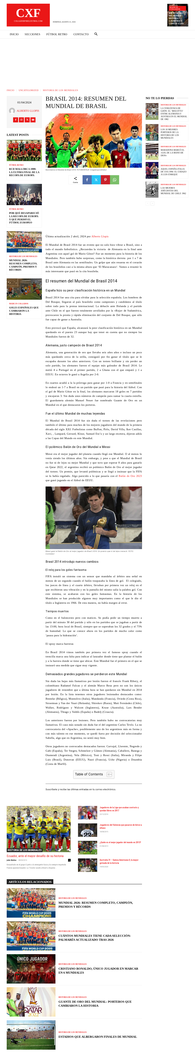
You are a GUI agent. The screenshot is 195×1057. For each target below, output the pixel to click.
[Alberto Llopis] (13, 111)
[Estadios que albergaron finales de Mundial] (31, 1035)
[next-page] (152, 203)
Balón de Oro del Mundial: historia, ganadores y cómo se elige (176, 18)
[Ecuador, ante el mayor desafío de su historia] (39, 829)
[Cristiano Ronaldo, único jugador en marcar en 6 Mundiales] (31, 969)
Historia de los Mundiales (60, 90)
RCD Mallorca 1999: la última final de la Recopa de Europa (24, 172)
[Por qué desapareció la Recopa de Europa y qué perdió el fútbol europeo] (24, 194)
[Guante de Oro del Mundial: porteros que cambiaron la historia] (31, 1002)
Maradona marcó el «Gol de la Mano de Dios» (172, 153)
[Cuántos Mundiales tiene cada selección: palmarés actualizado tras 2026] (31, 936)
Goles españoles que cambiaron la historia (24, 310)
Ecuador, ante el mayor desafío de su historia (35, 856)
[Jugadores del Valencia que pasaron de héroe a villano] (87, 830)
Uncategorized (29, 90)
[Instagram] (21, 119)
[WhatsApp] (114, 179)
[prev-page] (147, 203)
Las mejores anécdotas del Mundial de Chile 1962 (173, 191)
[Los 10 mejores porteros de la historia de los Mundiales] (152, 132)
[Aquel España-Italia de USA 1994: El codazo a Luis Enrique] (152, 170)
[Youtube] (32, 119)
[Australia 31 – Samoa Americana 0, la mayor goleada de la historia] (87, 865)
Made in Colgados (175, 8)
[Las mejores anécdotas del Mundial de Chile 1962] (152, 189)
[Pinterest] (105, 179)
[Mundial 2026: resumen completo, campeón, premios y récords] (24, 241)
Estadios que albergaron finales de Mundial (97, 1036)
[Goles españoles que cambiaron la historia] (24, 289)
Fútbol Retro (16, 165)
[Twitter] (27, 119)
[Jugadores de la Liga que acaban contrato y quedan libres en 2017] (87, 812)
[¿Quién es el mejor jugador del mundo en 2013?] (87, 847)
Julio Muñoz (11, 860)
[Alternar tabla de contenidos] (107, 774)
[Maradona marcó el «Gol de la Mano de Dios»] (152, 151)
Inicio (10, 90)
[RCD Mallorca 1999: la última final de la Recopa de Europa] (24, 150)
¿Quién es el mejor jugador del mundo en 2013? (120, 842)
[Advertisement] (97, 61)
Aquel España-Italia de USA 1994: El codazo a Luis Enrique (173, 172)
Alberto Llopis (28, 110)
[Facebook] (15, 119)
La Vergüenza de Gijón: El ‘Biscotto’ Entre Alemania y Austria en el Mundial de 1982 (174, 114)
